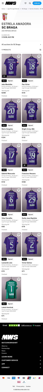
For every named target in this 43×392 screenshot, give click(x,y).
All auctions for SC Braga (11, 44)
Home (3, 9)
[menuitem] (3, 3)
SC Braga (24, 9)
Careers (4, 353)
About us (4, 346)
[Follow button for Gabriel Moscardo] (18, 145)
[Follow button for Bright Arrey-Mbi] (39, 100)
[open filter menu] (40, 50)
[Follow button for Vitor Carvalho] (18, 190)
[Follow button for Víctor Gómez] (39, 234)
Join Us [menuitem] (37, 3)
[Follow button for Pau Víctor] (39, 56)
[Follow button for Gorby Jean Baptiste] (39, 190)
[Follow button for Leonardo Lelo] (18, 234)
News (3, 351)
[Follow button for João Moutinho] (18, 56)
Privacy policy (20, 386)
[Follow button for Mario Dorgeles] (18, 100)
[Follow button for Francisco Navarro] (39, 145)
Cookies (28, 386)
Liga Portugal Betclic (13, 9)
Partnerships (6, 348)
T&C (13, 386)
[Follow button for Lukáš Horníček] (18, 279)
